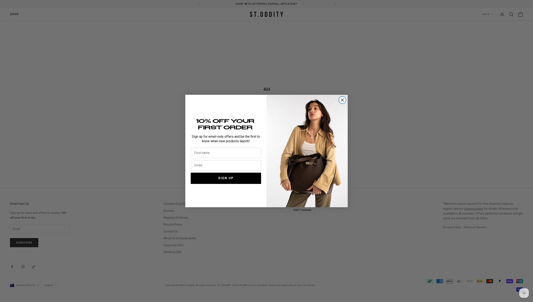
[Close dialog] (342, 100)
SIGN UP (226, 178)
